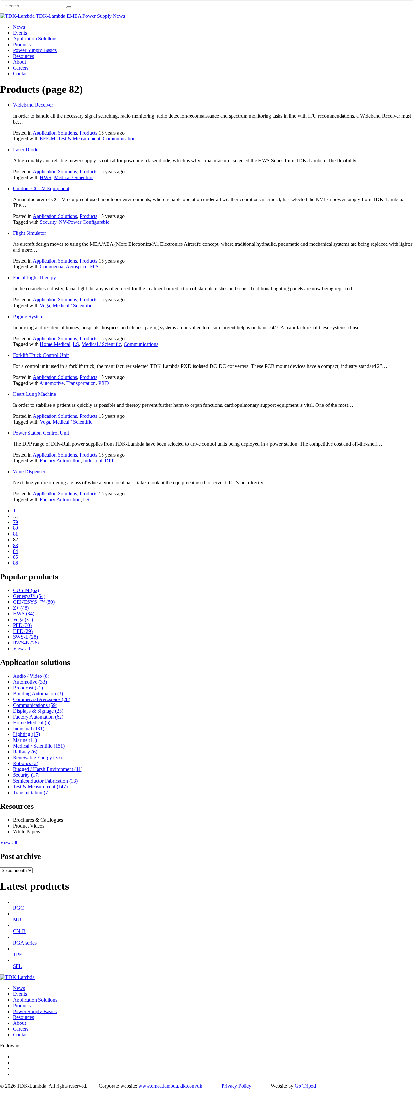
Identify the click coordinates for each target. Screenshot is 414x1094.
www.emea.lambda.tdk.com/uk (170, 1086)
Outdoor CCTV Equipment (41, 188)
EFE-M (47, 138)
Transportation (81, 383)
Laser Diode (25, 149)
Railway (25, 751)
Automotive (51, 383)
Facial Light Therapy (34, 277)
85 (15, 557)
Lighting (26, 734)
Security (48, 222)
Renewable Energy (37, 757)
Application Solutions (55, 132)
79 (15, 522)
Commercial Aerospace (63, 266)
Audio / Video (31, 676)
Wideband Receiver (33, 105)
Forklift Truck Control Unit (41, 355)
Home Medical (55, 344)
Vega (45, 305)
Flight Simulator (29, 233)
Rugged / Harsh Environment (47, 769)
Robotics (25, 763)
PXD (103, 383)
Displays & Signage (38, 711)
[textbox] (35, 6)
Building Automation (38, 693)
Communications (120, 138)
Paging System (28, 316)
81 (15, 533)
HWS (45, 177)
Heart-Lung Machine (34, 394)
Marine (25, 740)
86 (15, 563)
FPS (94, 266)
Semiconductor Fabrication (45, 781)
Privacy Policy (236, 1086)
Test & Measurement (79, 138)
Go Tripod (305, 1086)
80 (15, 528)
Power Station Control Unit (41, 433)
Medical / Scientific (73, 177)
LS (76, 344)
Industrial (92, 460)
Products (88, 132)
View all (21, 648)
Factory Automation (60, 460)
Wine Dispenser (29, 471)
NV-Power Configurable (84, 222)
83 (15, 545)
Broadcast (28, 687)
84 (15, 551)
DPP (109, 460)
